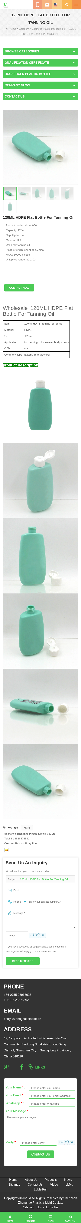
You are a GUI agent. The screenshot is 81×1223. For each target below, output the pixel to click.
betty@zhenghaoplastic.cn (22, 1019)
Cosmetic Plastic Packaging (47, 28)
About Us (31, 1179)
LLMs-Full (40, 1189)
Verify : (11, 1142)
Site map (14, 1184)
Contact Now (19, 287)
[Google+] (7, 1067)
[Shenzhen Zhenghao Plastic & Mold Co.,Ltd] (5, 5)
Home (13, 28)
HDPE (27, 827)
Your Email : (15, 1095)
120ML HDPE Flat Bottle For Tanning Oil (44, 879)
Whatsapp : (15, 1103)
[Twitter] (14, 1067)
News (68, 1179)
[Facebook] (22, 1067)
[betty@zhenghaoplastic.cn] (6, 850)
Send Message (22, 961)
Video (54, 1184)
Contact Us (40, 1154)
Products (51, 1179)
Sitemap (28, 1207)
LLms (40, 1207)
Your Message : (18, 1111)
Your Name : (15, 1087)
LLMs (69, 1184)
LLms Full (52, 1207)
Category (24, 28)
